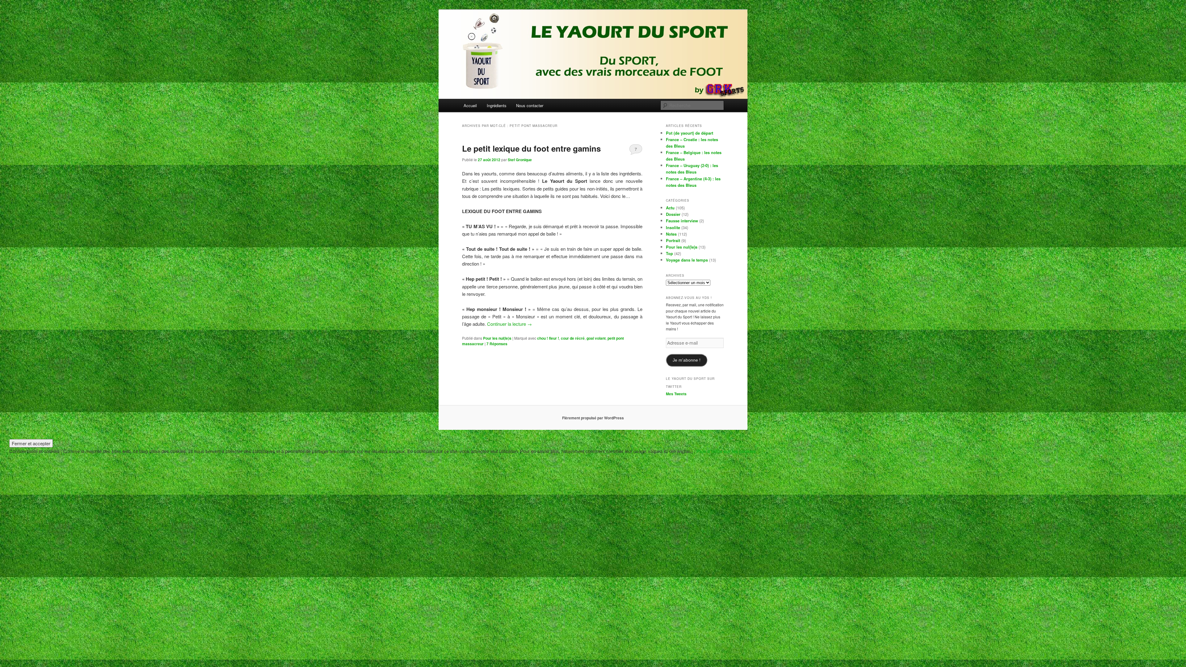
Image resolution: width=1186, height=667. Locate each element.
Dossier (673, 214)
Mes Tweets (676, 393)
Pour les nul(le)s (497, 338)
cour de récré (573, 338)
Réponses (496, 343)
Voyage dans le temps (687, 260)
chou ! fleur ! (548, 338)
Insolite (673, 227)
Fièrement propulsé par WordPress (593, 418)
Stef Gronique (520, 159)
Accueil (470, 105)
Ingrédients (497, 105)
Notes (671, 234)
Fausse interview (682, 221)
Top (669, 253)
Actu (670, 208)
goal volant (596, 338)
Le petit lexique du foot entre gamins (531, 148)
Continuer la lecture (509, 324)
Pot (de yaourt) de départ (689, 133)
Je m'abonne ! (686, 360)
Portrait (673, 240)
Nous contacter (529, 105)
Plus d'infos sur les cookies (726, 451)
